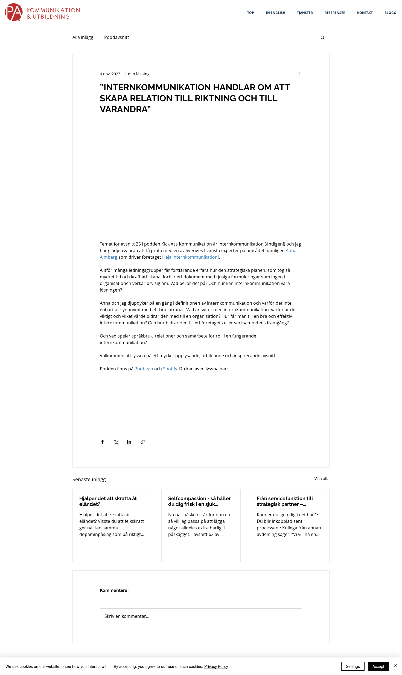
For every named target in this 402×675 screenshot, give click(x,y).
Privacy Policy (216, 666)
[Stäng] (395, 666)
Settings (353, 666)
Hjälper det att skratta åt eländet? (108, 501)
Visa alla (322, 478)
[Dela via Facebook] (102, 442)
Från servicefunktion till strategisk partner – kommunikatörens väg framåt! (285, 501)
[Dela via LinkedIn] (129, 442)
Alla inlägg (82, 37)
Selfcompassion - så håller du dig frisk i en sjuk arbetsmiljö (199, 501)
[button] (322, 37)
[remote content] (201, 400)
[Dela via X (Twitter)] (115, 442)
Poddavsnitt (116, 37)
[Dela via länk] (142, 442)
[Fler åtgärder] (299, 73)
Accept (378, 666)
